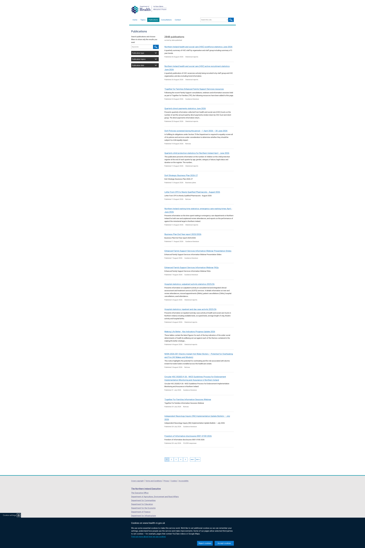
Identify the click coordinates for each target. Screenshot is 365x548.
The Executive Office (139, 493)
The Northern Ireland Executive (146, 489)
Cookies (174, 481)
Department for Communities (143, 500)
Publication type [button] (138, 53)
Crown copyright (137, 481)
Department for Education (142, 504)
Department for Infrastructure (143, 515)
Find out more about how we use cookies (148, 536)
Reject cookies (205, 543)
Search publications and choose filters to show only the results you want (144, 39)
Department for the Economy (143, 508)
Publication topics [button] (139, 59)
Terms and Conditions (153, 481)
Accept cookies (224, 543)
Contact (178, 20)
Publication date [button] (138, 65)
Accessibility (183, 481)
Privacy (166, 481)
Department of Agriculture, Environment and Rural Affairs (155, 496)
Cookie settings (9, 515)
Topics (143, 20)
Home (135, 20)
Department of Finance (140, 512)
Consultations (166, 20)
